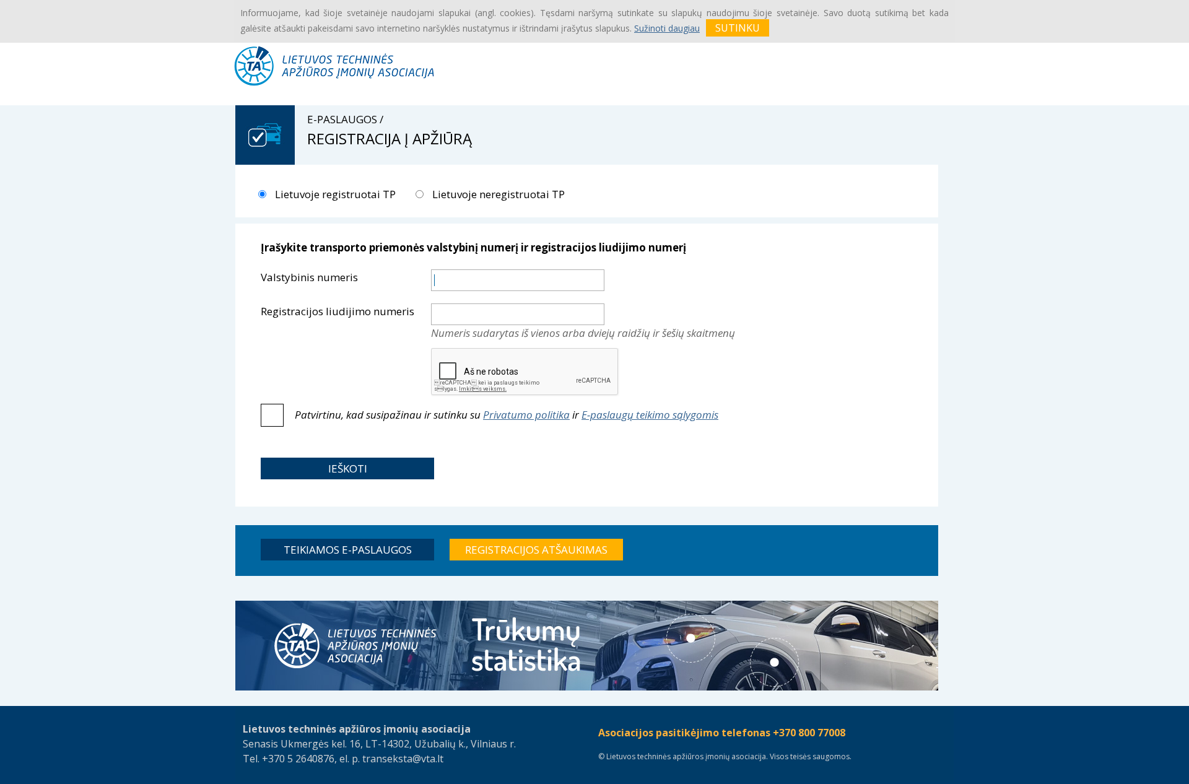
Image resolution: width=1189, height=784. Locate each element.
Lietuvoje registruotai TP (334, 194)
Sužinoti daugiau (667, 28)
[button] (347, 468)
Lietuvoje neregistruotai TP (497, 194)
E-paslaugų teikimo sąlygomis (649, 414)
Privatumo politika (526, 414)
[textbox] (517, 280)
